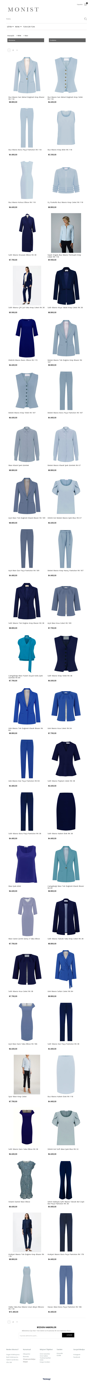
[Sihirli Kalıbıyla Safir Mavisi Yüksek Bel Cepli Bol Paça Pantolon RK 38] (66, 1180)
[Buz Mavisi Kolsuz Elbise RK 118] (27, 180)
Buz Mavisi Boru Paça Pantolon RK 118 (25, 150)
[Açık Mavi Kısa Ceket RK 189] (66, 601)
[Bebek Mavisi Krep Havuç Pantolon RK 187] (66, 548)
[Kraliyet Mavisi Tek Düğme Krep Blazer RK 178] (27, 1232)
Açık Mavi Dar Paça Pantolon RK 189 (24, 571)
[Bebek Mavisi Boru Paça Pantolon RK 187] (66, 391)
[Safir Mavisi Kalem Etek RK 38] (66, 811)
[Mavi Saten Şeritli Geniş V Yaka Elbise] (27, 917)
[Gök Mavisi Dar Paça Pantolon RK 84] (27, 759)
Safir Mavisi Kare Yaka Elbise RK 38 (23, 1149)
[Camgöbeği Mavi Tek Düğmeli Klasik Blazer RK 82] (66, 864)
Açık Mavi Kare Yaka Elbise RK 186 (23, 1044)
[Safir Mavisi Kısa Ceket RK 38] (27, 969)
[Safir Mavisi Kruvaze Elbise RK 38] (27, 233)
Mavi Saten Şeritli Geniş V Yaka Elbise (24, 939)
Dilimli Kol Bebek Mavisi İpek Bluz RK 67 (65, 518)
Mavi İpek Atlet (15, 886)
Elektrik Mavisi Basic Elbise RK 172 (23, 360)
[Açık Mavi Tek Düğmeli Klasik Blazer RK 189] (27, 496)
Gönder (69, 1335)
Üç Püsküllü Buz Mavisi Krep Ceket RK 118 (65, 202)
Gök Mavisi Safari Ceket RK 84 (60, 991)
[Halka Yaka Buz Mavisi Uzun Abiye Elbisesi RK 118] (27, 1285)
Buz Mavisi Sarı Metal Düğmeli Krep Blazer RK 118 (26, 98)
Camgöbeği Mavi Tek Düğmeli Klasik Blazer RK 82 (66, 887)
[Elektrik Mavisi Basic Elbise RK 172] (27, 338)
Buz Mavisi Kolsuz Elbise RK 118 (22, 202)
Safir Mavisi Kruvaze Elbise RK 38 (22, 255)
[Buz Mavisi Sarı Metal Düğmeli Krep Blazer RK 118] (27, 75)
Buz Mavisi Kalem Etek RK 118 (60, 1097)
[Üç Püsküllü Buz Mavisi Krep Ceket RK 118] (66, 180)
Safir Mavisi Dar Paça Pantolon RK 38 (63, 1044)
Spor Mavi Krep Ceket (18, 1097)
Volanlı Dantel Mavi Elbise (19, 1202)
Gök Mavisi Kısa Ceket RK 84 (60, 728)
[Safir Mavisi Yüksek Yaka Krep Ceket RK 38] (66, 917)
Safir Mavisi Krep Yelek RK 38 (60, 676)
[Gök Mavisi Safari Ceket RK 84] (66, 969)
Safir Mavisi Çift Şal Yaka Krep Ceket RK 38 (27, 308)
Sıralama (53, 40)
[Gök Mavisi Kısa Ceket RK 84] (66, 706)
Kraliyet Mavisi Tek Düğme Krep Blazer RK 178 (26, 1255)
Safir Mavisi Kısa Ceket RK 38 (21, 991)
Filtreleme (12, 40)
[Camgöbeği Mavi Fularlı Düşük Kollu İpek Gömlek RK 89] (27, 654)
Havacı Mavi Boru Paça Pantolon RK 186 (65, 1307)
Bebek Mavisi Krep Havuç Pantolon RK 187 (65, 571)
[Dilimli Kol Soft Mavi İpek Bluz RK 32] (66, 1127)
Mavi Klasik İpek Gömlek (19, 465)
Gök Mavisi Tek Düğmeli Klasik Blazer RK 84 (26, 729)
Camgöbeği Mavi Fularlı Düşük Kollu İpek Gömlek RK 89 (26, 677)
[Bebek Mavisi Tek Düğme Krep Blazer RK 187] (66, 338)
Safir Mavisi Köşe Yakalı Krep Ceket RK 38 (65, 308)
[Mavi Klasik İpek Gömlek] (27, 443)
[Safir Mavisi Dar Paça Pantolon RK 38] (66, 1022)
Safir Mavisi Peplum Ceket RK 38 (61, 781)
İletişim (25, 1362)
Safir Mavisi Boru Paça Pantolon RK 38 (25, 834)
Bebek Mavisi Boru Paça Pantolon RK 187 (65, 413)
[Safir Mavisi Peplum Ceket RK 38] (66, 759)
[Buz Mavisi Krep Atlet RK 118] (66, 128)
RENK (17, 27)
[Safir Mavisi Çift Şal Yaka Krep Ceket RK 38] (27, 285)
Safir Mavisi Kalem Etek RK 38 (60, 834)
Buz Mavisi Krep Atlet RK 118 (60, 150)
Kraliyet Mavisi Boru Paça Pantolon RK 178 (66, 1254)
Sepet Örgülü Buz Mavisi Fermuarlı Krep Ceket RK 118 (64, 256)
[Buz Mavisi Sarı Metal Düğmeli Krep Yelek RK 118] (66, 75)
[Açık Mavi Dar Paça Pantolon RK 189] (27, 548)
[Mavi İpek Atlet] (27, 864)
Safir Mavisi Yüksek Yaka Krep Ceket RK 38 (65, 939)
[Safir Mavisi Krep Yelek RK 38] (66, 654)
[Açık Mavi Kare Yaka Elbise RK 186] (27, 1022)
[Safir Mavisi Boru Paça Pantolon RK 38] (27, 811)
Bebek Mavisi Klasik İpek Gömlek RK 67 (64, 465)
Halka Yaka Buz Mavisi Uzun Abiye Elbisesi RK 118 (26, 1308)
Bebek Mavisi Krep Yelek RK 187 (22, 413)
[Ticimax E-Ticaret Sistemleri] (47, 1379)
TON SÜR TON (29, 27)
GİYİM (9, 27)
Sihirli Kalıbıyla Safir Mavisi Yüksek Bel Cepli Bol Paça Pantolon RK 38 (66, 1203)
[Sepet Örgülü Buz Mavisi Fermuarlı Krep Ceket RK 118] (66, 233)
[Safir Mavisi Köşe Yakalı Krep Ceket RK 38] (66, 285)
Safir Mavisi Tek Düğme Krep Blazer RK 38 (26, 623)
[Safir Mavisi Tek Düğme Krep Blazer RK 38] (27, 601)
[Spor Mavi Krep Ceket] (27, 1074)
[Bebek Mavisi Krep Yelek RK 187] (27, 391)
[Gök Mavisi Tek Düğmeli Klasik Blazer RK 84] (27, 706)
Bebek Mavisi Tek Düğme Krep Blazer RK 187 (65, 361)
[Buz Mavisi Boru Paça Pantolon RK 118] (27, 128)
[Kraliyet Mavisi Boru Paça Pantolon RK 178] (66, 1232)
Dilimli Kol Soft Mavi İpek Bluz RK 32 (63, 1149)
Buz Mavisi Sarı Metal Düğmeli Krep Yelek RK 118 (65, 98)
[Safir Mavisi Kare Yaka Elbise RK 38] (27, 1127)
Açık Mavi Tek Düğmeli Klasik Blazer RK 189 (27, 518)
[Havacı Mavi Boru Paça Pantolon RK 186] (66, 1285)
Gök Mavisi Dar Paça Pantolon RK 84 (24, 781)
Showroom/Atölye (29, 1359)
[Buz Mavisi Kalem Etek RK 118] (66, 1074)
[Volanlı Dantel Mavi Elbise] (27, 1180)
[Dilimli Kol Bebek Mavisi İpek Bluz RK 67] (66, 496)
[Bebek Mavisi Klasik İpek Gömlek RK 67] (66, 443)
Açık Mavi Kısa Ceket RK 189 (59, 623)
